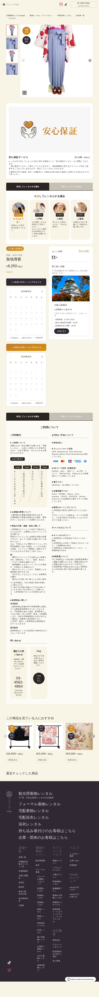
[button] (23, 60)
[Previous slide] (6, 736)
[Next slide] (93, 736)
